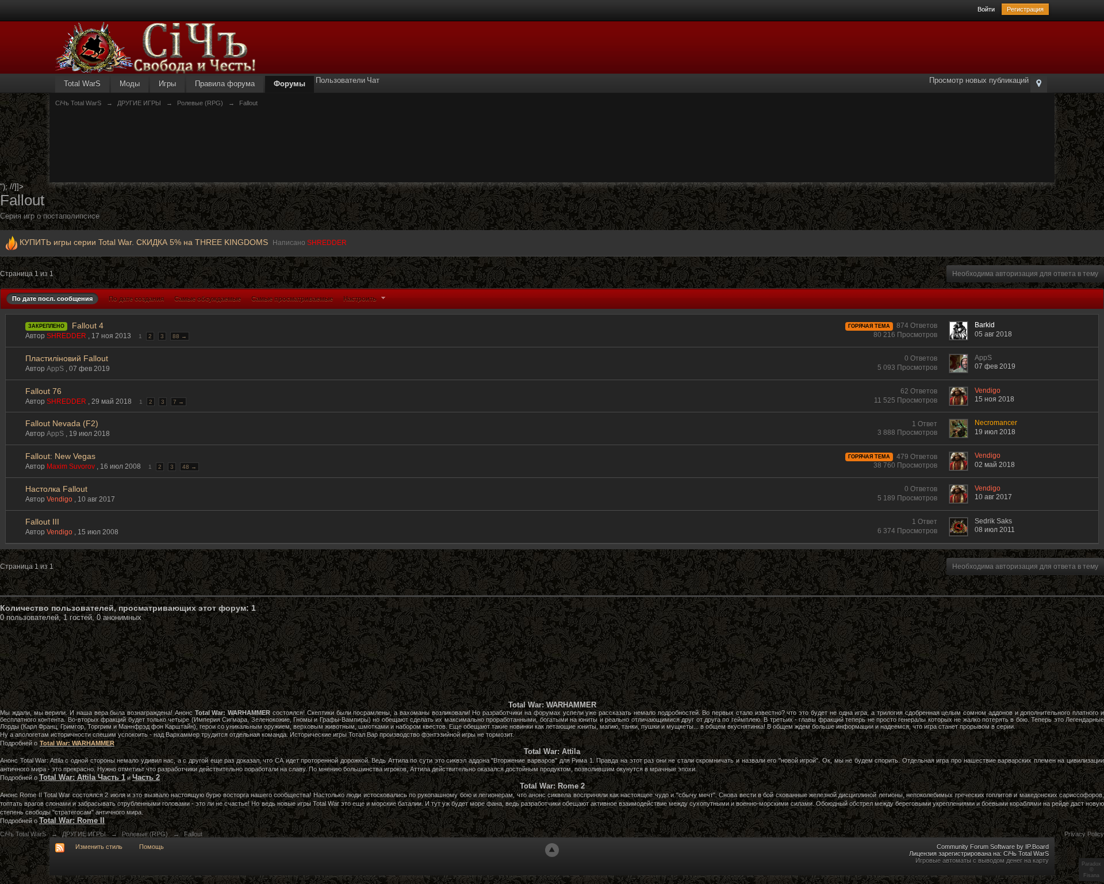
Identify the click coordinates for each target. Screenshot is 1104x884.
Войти (986, 9)
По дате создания (136, 298)
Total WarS (82, 83)
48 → (189, 467)
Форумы (289, 83)
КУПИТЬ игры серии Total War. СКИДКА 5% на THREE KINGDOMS (144, 242)
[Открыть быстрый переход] (1038, 84)
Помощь (151, 846)
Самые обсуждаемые (207, 298)
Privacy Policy (1084, 834)
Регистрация (1025, 9)
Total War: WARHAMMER (77, 743)
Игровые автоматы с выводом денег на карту (982, 860)
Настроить (360, 298)
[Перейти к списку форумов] (155, 47)
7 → (178, 402)
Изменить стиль (98, 846)
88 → (179, 336)
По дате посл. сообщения (52, 298)
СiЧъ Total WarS (23, 834)
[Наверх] (552, 850)
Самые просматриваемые (292, 298)
